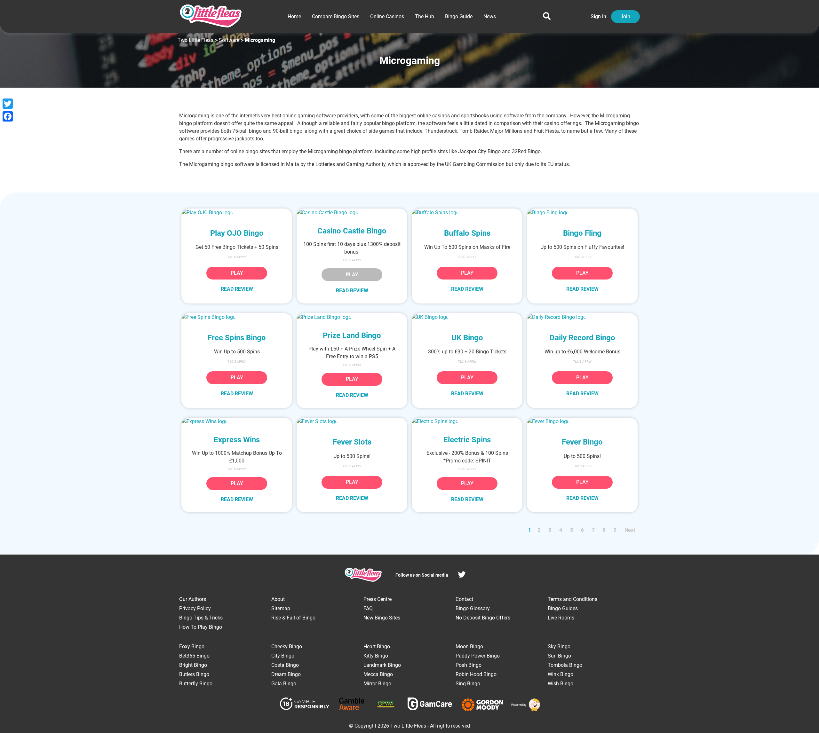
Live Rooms (561, 618)
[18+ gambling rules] (304, 705)
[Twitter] (7, 103)
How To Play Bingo (200, 627)
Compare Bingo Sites (335, 16)
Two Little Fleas (195, 40)
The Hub (424, 16)
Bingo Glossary (473, 608)
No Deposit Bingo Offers (483, 618)
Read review (237, 289)
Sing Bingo (468, 684)
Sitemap (280, 608)
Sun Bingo (559, 656)
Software (229, 40)
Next (629, 530)
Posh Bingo (468, 665)
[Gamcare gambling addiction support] (430, 705)
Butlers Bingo (194, 674)
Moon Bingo (469, 646)
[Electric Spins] (467, 422)
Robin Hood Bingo (476, 674)
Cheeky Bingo (286, 646)
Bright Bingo (193, 665)
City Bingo (282, 656)
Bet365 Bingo (194, 656)
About (278, 599)
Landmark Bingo (382, 665)
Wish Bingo (560, 684)
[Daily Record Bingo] (582, 317)
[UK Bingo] (467, 317)
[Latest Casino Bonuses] (533, 704)
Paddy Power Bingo (478, 656)
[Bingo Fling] (582, 213)
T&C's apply (467, 469)
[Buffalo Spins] (467, 213)
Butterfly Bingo (195, 684)
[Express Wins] (236, 422)
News (489, 16)
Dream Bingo (286, 674)
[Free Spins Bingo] (236, 317)
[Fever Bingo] (582, 422)
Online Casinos (387, 16)
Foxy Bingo (191, 646)
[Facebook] (7, 116)
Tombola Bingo (565, 665)
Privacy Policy (195, 608)
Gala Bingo (283, 684)
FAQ (368, 608)
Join (625, 16)
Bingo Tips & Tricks (201, 618)
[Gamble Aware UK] (352, 705)
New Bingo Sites (381, 618)
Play (237, 273)
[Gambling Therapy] (482, 704)
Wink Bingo (560, 674)
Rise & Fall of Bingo (293, 618)
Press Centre (377, 599)
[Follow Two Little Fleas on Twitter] (462, 575)
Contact (464, 599)
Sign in (598, 16)
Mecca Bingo (378, 674)
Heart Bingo (376, 646)
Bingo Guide (459, 16)
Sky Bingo (559, 646)
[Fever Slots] (352, 422)
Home (294, 16)
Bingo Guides (563, 608)
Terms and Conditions (572, 599)
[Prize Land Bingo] (352, 317)
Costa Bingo (285, 665)
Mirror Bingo (377, 684)
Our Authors (192, 599)
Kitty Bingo (375, 656)
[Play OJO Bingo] (236, 213)
